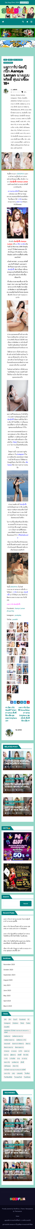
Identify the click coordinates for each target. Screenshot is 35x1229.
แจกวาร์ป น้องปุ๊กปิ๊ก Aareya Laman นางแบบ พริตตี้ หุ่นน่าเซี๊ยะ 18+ (21, 136)
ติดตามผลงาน (19, 1047)
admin (15, 89)
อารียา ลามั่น (14, 127)
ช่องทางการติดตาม (23, 107)
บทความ (24, 118)
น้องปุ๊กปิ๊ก (25, 112)
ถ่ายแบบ (6, 1051)
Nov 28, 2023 (11, 1113)
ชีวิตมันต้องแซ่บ (15, 110)
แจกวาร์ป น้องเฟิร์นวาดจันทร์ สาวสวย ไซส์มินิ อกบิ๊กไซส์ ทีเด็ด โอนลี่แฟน (17, 809)
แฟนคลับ (19, 1073)
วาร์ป (28, 121)
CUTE (5, 59)
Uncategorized (8, 62)
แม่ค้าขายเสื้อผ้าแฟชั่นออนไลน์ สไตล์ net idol (20, 145)
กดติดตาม (23, 104)
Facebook (22, 1019)
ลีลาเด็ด (25, 1055)
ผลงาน (6, 1055)
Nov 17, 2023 (11, 1178)
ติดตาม (28, 1043)
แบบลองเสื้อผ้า (18, 142)
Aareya (13, 95)
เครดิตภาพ (15, 1062)
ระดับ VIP (23, 121)
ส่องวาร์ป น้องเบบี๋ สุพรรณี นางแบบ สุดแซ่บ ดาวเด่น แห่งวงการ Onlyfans (17, 786)
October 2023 (8, 970)
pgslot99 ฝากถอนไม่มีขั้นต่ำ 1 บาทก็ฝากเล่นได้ (17, 1220)
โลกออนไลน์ (18, 1077)
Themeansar (18, 1211)
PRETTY (10, 59)
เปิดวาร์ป (13, 130)
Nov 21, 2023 (11, 1156)
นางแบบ (18, 118)
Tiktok (19, 98)
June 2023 (7, 990)
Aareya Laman (20, 95)
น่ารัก (20, 1051)
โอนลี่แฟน (27, 1077)
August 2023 (8, 980)
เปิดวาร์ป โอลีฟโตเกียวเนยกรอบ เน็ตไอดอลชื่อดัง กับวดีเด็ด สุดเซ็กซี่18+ (17, 1174)
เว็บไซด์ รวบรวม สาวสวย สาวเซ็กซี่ (14, 1069)
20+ (10, 1019)
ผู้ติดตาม (13, 1055)
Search (6, 897)
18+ (25, 92)
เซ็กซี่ (20, 127)
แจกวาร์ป (23, 133)
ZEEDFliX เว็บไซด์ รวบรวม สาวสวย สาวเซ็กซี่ (16, 1031)
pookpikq (18, 615)
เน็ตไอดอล (26, 127)
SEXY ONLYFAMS (18, 59)
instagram (14, 98)
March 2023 (8, 1006)
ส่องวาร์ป (13, 124)
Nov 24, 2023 (11, 1134)
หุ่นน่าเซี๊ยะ (26, 124)
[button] (23, 22)
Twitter (28, 1023)
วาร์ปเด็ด (12, 1058)
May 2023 (7, 995)
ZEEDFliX (20, 174)
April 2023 (7, 1001)
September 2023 (9, 975)
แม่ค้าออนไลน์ (18, 148)
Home (17, 1216)
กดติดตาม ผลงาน (17, 1036)
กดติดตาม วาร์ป (21, 1040)
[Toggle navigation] (31, 22)
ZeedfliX (24, 98)
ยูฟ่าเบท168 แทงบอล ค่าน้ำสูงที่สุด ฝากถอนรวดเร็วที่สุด (18, 1224)
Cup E (15, 1019)
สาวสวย (19, 124)
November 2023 (9, 964)
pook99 (15, 619)
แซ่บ (13, 1073)
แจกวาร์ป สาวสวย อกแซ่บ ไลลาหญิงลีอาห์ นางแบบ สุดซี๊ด (17, 763)
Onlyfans (15, 1023)
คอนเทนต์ (7, 1043)
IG (28, 1019)
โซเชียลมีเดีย (8, 1077)
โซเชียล (27, 1073)
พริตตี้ (17, 121)
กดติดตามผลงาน (9, 1040)
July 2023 (7, 985)
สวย (18, 1058)
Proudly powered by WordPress (11, 1209)
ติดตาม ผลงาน (16, 112)
